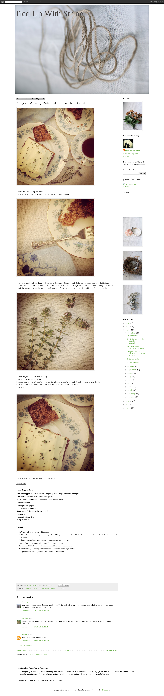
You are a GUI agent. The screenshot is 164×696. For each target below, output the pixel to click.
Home (67, 650)
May (129, 383)
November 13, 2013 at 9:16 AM (35, 627)
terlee (25, 618)
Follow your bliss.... (49, 588)
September (132, 370)
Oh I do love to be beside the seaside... (135, 341)
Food (62, 588)
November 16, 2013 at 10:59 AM (35, 641)
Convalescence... (134, 362)
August (131, 373)
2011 (127, 405)
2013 (127, 330)
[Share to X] (63, 585)
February (132, 394)
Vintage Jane (27, 602)
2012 (127, 401)
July (130, 377)
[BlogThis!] (61, 585)
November (132, 333)
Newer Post (22, 650)
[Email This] (59, 585)
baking (28, 588)
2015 (127, 323)
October (131, 366)
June (130, 380)
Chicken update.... (135, 359)
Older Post (112, 650)
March (130, 390)
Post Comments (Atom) (39, 654)
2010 (127, 408)
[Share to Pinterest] (68, 585)
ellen (24, 634)
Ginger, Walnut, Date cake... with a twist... (136, 354)
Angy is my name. (133, 150)
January (131, 397)
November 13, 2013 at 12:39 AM (35, 611)
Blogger (105, 690)
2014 (127, 327)
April (130, 387)
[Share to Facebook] (66, 585)
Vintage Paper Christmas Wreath (135, 347)
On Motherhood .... (135, 336)
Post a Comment (26, 646)
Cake (35, 588)
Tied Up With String (49, 13)
